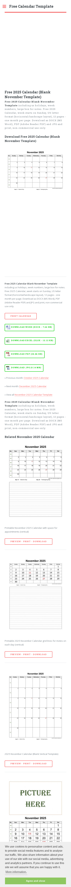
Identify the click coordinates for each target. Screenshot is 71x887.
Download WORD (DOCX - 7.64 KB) (31, 327)
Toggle (6, 6)
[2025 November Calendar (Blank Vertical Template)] (36, 708)
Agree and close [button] (35, 880)
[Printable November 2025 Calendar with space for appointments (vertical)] (36, 482)
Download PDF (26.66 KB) (26, 354)
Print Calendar (20, 316)
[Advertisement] (35, 49)
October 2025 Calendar (36, 377)
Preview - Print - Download (28, 541)
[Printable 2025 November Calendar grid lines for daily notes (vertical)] (36, 595)
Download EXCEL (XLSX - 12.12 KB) (32, 340)
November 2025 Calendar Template (33, 394)
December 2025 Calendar (33, 386)
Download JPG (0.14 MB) (26, 367)
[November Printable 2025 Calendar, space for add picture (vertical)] (36, 817)
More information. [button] (16, 871)
